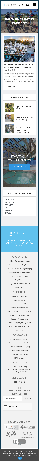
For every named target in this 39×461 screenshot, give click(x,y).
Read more (11, 86)
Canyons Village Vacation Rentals (19, 272)
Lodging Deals (19, 300)
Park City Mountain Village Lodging (19, 269)
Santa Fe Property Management (19, 323)
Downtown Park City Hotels (19, 276)
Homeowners (10, 200)
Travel (8, 213)
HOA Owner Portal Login (19, 354)
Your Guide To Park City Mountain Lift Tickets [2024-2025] (23, 130)
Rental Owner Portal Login (19, 339)
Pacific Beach (10, 202)
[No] (37, 455)
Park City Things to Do (19, 280)
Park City (9, 205)
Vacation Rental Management (19, 350)
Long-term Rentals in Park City (19, 284)
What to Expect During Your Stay (19, 311)
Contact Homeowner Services (19, 343)
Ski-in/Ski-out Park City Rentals (20, 265)
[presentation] (17, 407)
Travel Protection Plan (19, 304)
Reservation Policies (19, 296)
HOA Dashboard (19, 358)
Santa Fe (8, 210)
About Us (19, 330)
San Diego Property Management (20, 326)
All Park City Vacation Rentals (19, 261)
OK (20, 458)
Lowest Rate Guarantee (19, 308)
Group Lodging (19, 287)
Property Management (19, 319)
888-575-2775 (19, 382)
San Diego (9, 208)
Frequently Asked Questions (19, 315)
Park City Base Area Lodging (19, 347)
